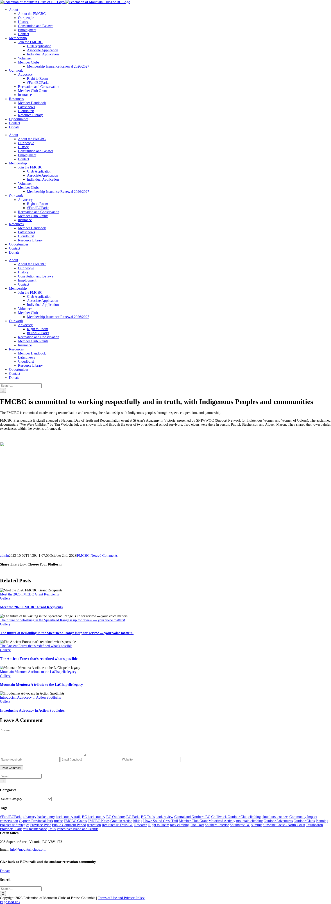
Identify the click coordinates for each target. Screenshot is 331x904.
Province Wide (40, 825)
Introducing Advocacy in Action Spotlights (30, 697)
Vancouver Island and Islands (77, 829)
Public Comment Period (69, 825)
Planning (322, 821)
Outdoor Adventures (278, 821)
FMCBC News (88, 555)
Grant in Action (121, 821)
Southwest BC (240, 825)
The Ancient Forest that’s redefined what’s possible (36, 646)
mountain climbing (249, 821)
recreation (94, 825)
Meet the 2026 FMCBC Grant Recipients (29, 594)
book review (164, 817)
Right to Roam (158, 825)
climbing (254, 817)
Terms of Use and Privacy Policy (121, 898)
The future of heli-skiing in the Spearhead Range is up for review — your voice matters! (62, 620)
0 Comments (109, 555)
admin (4, 555)
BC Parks (133, 817)
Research (140, 825)
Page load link (10, 902)
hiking (137, 821)
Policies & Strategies (14, 825)
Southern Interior (217, 825)
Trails (52, 829)
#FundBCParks (11, 817)
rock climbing (180, 825)
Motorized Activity (222, 821)
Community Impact (303, 817)
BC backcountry (93, 817)
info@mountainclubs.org (27, 849)
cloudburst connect (275, 817)
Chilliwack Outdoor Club (229, 817)
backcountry (46, 817)
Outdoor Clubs (304, 821)
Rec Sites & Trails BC (117, 825)
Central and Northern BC (192, 817)
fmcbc (58, 821)
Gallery (5, 598)
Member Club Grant (193, 821)
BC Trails (148, 817)
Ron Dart (197, 825)
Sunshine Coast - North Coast (284, 825)
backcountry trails (68, 817)
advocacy (29, 817)
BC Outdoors (115, 817)
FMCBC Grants (75, 821)
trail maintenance (35, 829)
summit (256, 825)
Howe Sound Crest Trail (160, 821)
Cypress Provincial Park (36, 821)
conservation (9, 821)
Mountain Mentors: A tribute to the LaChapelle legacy (38, 672)
